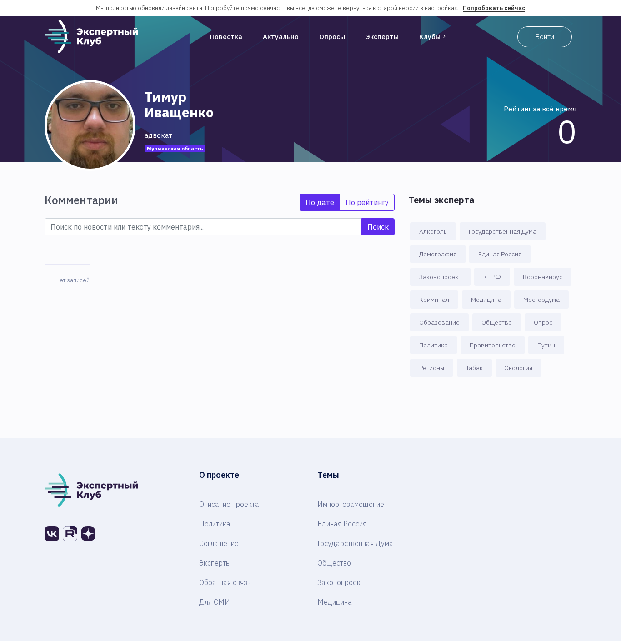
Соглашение (219, 543)
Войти (545, 36)
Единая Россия (499, 254)
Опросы (332, 36)
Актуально (281, 36)
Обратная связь (225, 582)
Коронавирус (542, 277)
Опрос (543, 322)
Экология (518, 368)
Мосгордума (541, 299)
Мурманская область (175, 148)
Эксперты (382, 36)
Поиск (378, 226)
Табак (474, 368)
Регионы (431, 368)
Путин (546, 345)
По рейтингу (367, 202)
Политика (433, 345)
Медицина (486, 299)
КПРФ (492, 277)
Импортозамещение (350, 504)
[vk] (52, 533)
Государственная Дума (502, 231)
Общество (496, 322)
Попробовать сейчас (494, 8)
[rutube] (70, 533)
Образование (439, 322)
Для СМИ (214, 601)
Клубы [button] (430, 36)
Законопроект (440, 277)
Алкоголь (433, 231)
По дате (319, 202)
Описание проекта (229, 504)
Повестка (226, 36)
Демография (437, 254)
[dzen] (88, 533)
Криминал (434, 299)
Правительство (493, 345)
